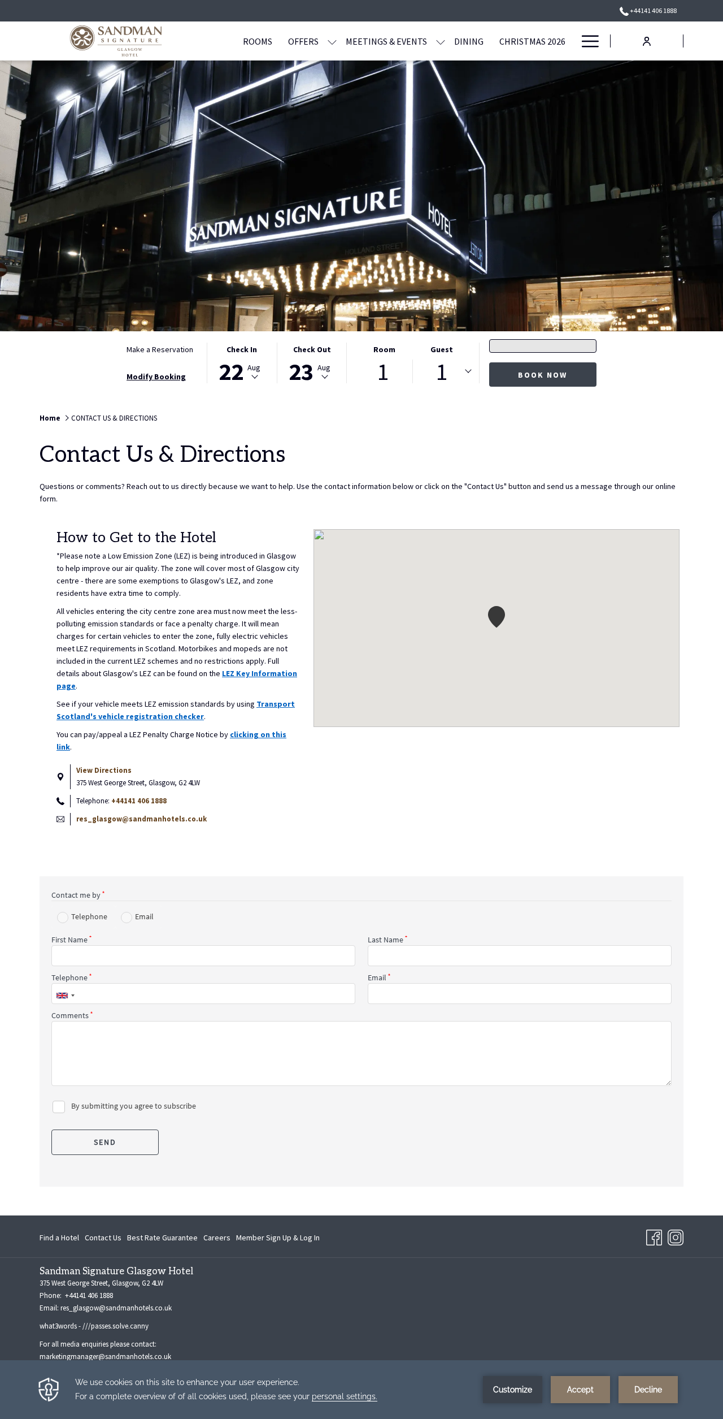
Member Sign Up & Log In (278, 1240)
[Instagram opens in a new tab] (675, 1235)
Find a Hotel (59, 1240)
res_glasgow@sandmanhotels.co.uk (141, 819)
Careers (216, 1240)
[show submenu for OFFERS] (332, 40)
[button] (242, 363)
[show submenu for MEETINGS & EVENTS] (440, 40)
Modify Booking (156, 376)
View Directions (104, 770)
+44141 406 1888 (653, 10)
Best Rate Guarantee (162, 1237)
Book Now (542, 375)
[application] (361, 1389)
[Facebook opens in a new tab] (654, 1235)
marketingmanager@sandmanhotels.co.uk (105, 1356)
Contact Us (103, 1237)
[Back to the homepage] (116, 40)
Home (50, 418)
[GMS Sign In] (646, 40)
